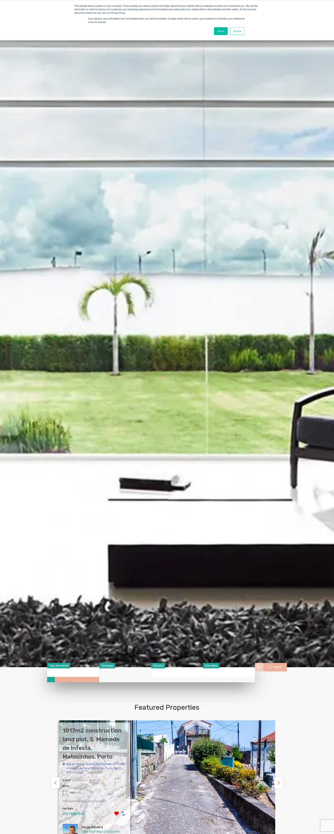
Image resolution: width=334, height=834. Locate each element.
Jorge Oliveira (92, 827)
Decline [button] (237, 31)
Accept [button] (220, 31)
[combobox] (58, 665)
